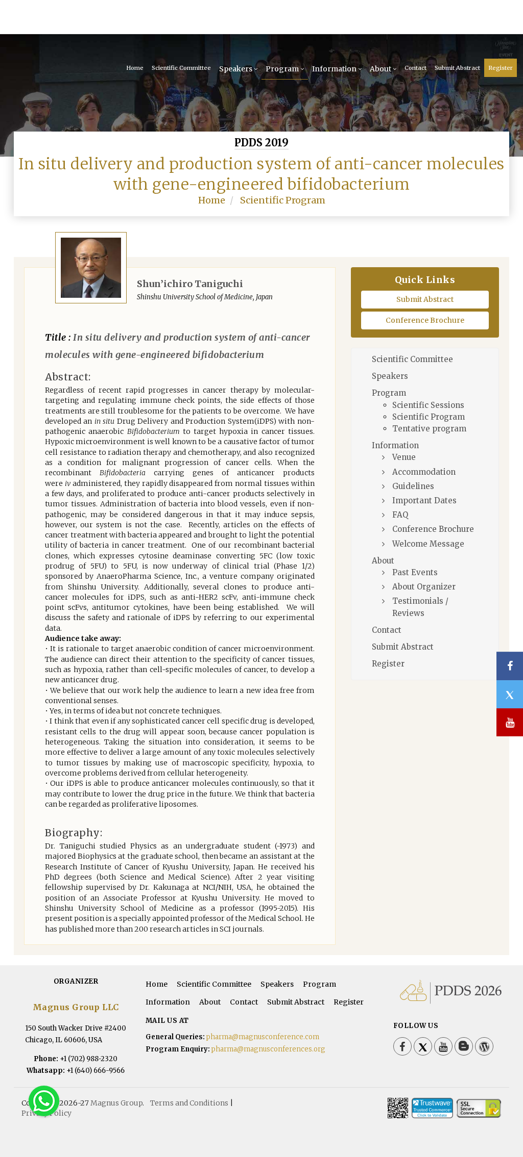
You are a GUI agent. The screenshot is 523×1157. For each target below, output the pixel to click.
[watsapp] (44, 1100)
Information (334, 68)
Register (500, 67)
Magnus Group (116, 1103)
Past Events (415, 572)
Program (282, 68)
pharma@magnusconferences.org (268, 1049)
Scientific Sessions (428, 405)
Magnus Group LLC (76, 1007)
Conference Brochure (425, 320)
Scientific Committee (181, 67)
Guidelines (413, 486)
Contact (415, 67)
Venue (404, 457)
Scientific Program (282, 200)
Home (135, 67)
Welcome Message (428, 544)
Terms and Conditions (189, 1103)
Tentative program (429, 428)
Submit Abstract (457, 67)
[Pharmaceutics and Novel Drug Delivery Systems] (79, 21)
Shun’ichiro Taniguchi (190, 284)
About (380, 68)
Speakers (235, 68)
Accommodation (424, 472)
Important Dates (424, 500)
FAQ (400, 515)
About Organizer (424, 587)
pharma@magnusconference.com (262, 1037)
